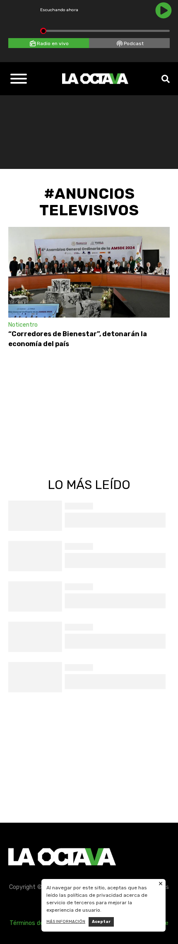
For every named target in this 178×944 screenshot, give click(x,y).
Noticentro (23, 324)
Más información (65, 921)
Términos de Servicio (38, 923)
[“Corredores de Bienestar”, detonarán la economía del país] (89, 272)
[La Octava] (95, 78)
